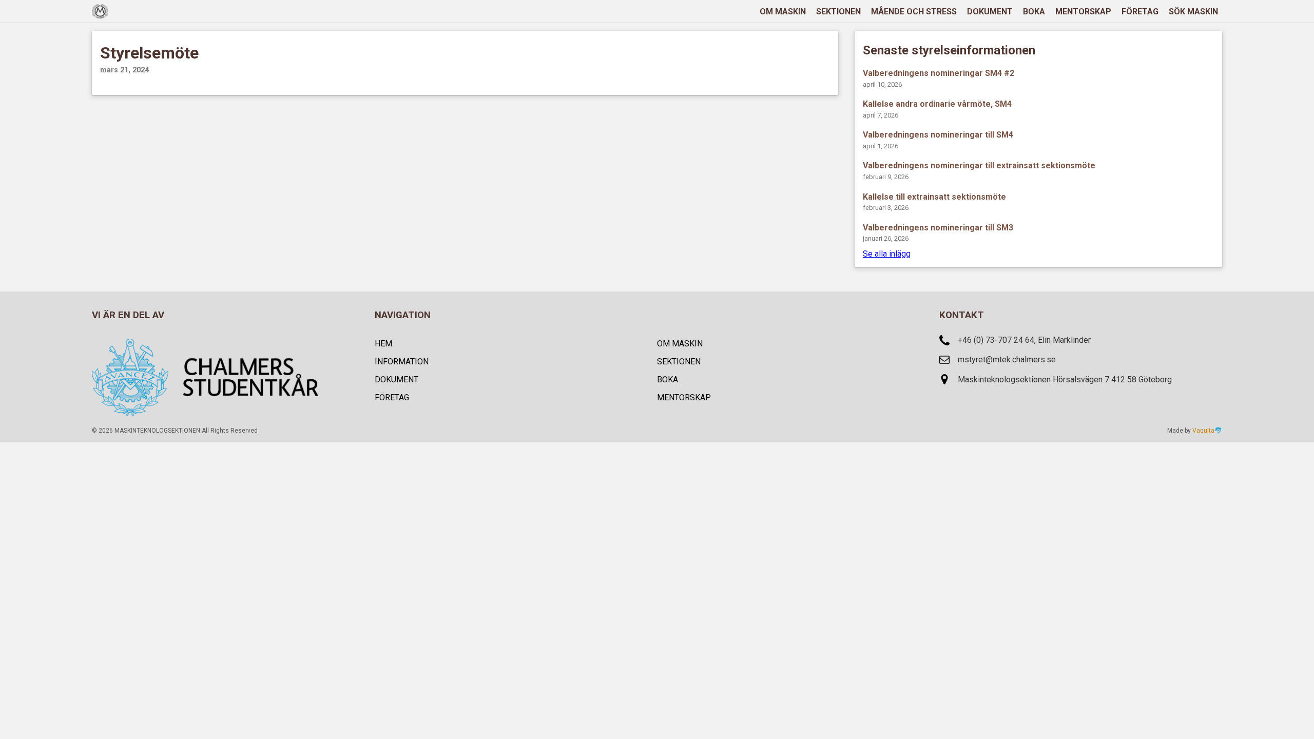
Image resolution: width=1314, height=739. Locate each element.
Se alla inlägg (887, 254)
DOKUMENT (990, 11)
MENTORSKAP (1083, 11)
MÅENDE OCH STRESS (914, 11)
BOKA (1034, 11)
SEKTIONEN (838, 11)
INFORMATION (402, 361)
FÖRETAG (1140, 11)
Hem (383, 343)
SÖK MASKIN (1193, 11)
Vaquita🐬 (1207, 430)
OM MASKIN (783, 11)
